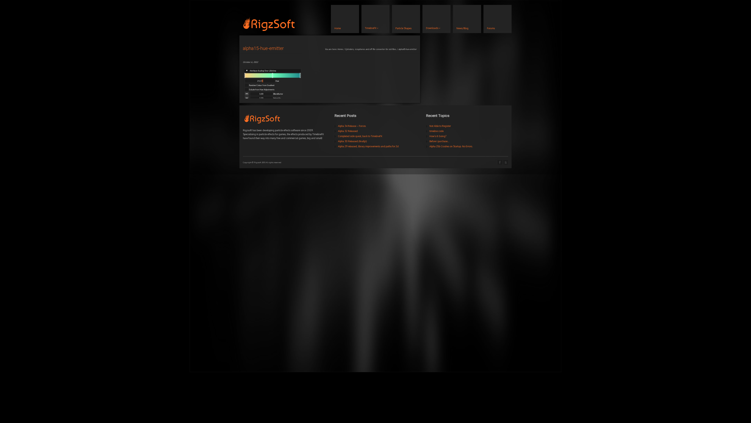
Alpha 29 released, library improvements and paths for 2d (368, 146)
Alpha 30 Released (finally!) (352, 141)
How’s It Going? (437, 136)
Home (340, 49)
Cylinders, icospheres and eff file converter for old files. (370, 49)
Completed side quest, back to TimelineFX (360, 136)
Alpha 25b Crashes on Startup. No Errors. (451, 146)
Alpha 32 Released (348, 131)
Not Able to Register (440, 126)
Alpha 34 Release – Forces (352, 126)
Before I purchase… (439, 141)
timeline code (436, 131)
